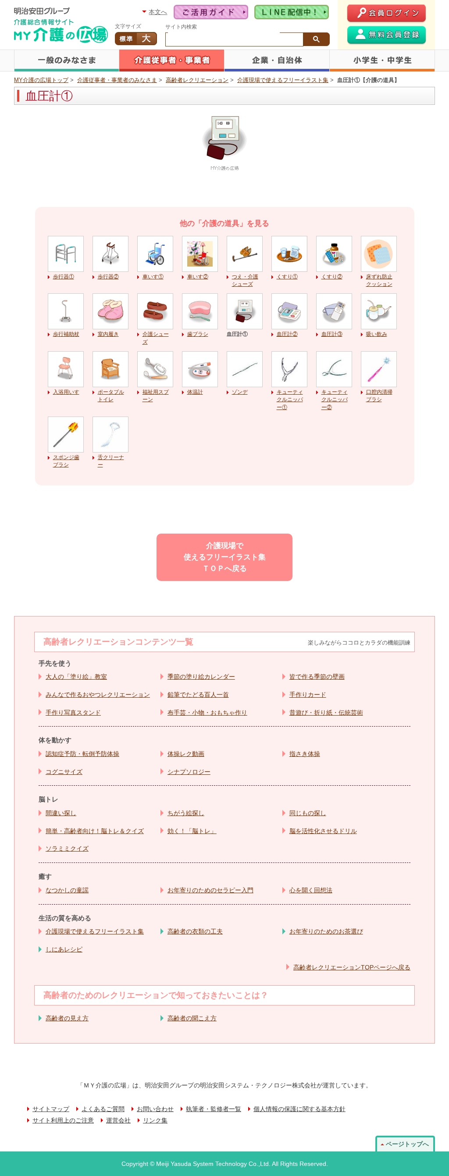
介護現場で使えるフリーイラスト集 (282, 80)
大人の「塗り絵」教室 (76, 676)
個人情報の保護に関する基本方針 (299, 1109)
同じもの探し (307, 812)
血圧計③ (331, 334)
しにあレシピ (64, 949)
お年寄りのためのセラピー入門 (210, 890)
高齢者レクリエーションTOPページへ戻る (351, 967)
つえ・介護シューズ (245, 280)
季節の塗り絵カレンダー (201, 676)
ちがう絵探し (185, 812)
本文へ (158, 11)
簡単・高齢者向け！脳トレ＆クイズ (95, 830)
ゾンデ (240, 392)
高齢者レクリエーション (197, 80)
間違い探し (61, 812)
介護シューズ (156, 337)
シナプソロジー (188, 771)
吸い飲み (376, 334)
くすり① (287, 276)
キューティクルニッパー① (290, 399)
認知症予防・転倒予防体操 (82, 753)
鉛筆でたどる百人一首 (198, 694)
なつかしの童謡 (67, 890)
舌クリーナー (111, 461)
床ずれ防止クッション (379, 280)
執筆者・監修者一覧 (213, 1109)
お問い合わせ (155, 1109)
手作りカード (307, 694)
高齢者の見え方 (67, 1018)
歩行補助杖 (66, 334)
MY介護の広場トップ (41, 80)
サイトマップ (50, 1109)
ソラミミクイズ (67, 848)
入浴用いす (66, 392)
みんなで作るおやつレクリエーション (98, 694)
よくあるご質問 (103, 1109)
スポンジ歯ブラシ (66, 461)
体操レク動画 (185, 753)
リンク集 (155, 1120)
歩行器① (63, 276)
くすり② (331, 276)
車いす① (153, 276)
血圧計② (287, 334)
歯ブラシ (197, 334)
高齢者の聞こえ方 (192, 1018)
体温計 (195, 392)
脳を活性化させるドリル (323, 830)
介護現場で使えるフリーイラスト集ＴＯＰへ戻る (225, 557)
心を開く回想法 (310, 890)
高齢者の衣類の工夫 (195, 931)
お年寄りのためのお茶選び (326, 931)
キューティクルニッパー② (334, 399)
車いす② (197, 276)
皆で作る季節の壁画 (317, 676)
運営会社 (118, 1120)
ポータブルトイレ (111, 395)
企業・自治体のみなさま (277, 60)
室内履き (108, 334)
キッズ (382, 60)
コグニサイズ (64, 771)
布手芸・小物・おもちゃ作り (207, 712)
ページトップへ (407, 1143)
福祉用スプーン (156, 395)
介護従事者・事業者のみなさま (171, 60)
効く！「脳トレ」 (192, 830)
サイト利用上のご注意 (63, 1120)
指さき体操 (304, 753)
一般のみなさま (66, 60)
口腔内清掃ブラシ (379, 395)
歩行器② (108, 276)
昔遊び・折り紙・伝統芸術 (326, 712)
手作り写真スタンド (73, 712)
